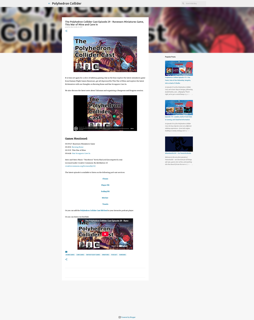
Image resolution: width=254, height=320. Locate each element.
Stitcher (105, 198)
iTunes (105, 179)
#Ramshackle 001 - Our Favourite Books (178, 153)
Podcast (114, 254)
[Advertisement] (105, 297)
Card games (80, 254)
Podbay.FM (105, 191)
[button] (66, 31)
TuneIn (105, 204)
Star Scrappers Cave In (81, 153)
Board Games (70, 254)
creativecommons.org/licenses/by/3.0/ (80, 166)
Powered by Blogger (128, 317)
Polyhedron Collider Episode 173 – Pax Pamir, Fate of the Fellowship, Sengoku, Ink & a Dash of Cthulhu (178, 80)
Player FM (105, 185)
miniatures (105, 254)
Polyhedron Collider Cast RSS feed (93, 210)
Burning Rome (77, 147)
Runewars (122, 254)
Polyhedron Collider (66, 3)
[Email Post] (66, 252)
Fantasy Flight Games (93, 254)
